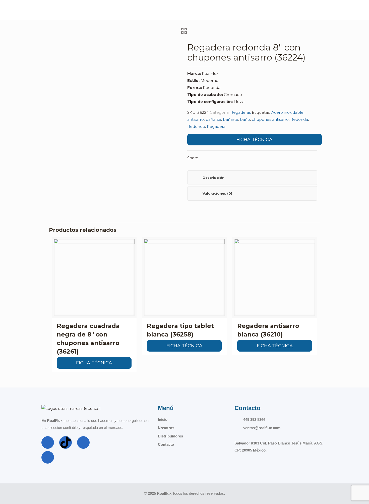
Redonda (299, 119)
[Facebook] (47, 442)
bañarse (213, 119)
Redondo (196, 126)
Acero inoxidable (287, 112)
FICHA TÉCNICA (254, 139)
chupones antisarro (270, 119)
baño (245, 119)
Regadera (216, 126)
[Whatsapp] (47, 457)
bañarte (230, 119)
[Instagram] (83, 442)
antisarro (195, 119)
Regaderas (240, 112)
